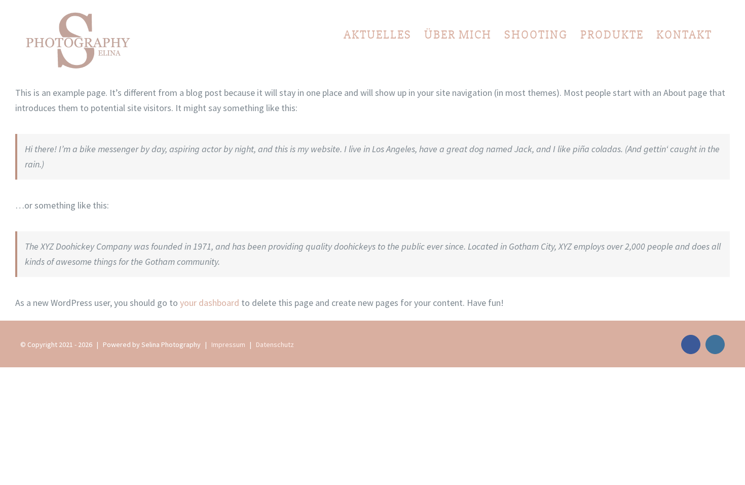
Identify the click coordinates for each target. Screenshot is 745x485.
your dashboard (209, 302)
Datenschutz (275, 344)
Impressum (228, 344)
